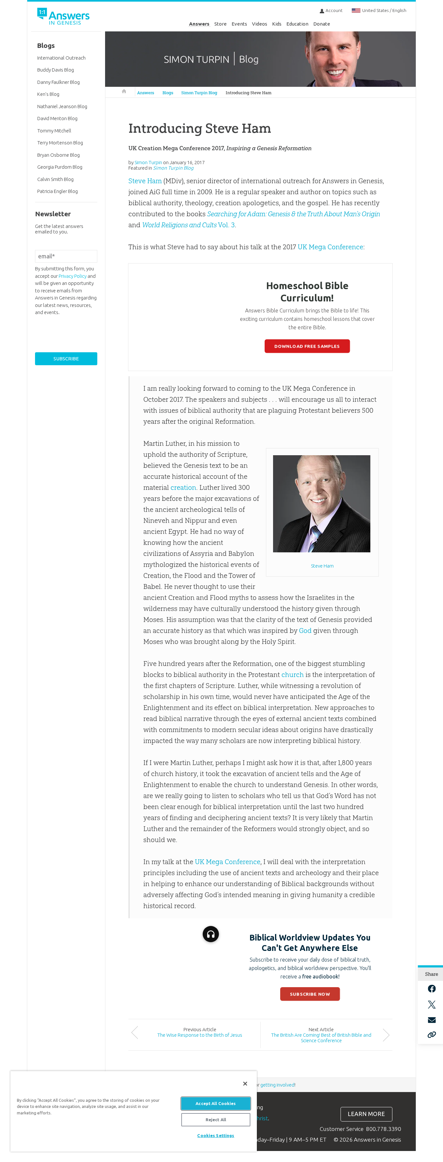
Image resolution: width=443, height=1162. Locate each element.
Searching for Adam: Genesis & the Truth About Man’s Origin (293, 214)
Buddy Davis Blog (55, 70)
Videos (259, 24)
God (305, 630)
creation (183, 487)
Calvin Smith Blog (55, 179)
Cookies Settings (215, 1135)
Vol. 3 (188, 225)
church (292, 675)
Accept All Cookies (216, 1103)
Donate (321, 24)
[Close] (245, 1084)
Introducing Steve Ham (248, 92)
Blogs (167, 92)
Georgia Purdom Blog (59, 167)
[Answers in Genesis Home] (64, 17)
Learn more (366, 1114)
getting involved (277, 1085)
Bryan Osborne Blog (58, 155)
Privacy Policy (73, 276)
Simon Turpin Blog (199, 92)
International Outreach (61, 58)
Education (297, 24)
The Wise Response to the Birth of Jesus (199, 1035)
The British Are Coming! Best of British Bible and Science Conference (321, 1037)
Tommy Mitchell (54, 130)
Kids (276, 24)
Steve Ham (145, 181)
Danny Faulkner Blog (58, 82)
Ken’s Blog (48, 94)
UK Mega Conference (330, 247)
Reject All (216, 1119)
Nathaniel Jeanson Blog (62, 106)
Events (239, 24)
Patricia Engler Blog (57, 191)
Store (220, 24)
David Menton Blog (57, 118)
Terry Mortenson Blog (60, 142)
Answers (199, 24)
